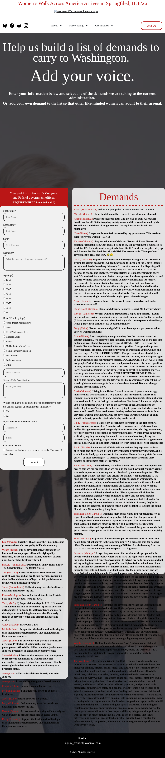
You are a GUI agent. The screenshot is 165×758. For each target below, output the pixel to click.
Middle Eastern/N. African (17, 346)
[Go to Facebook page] (13, 25)
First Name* (9, 210)
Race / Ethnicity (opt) (14, 318)
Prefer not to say (13, 360)
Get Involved (102, 25)
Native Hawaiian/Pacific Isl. (18, 351)
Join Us (151, 25)
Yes (7, 416)
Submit (34, 462)
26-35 (8, 284)
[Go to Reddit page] (20, 25)
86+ (7, 312)
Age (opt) (8, 275)
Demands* (8, 252)
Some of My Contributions (16, 380)
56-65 (8, 298)
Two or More (11, 355)
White (8, 341)
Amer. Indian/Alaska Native (18, 323)
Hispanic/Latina (12, 337)
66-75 (8, 303)
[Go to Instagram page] (26, 25)
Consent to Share (12, 445)
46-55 (8, 294)
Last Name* (9, 224)
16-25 (8, 280)
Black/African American (16, 332)
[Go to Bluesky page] (6, 25)
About (54, 25)
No (7, 411)
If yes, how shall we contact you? (20, 421)
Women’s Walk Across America (51, 3)
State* (6, 238)
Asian (8, 327)
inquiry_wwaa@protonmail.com (82, 743)
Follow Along (76, 25)
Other (8, 365)
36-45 (8, 289)
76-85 (8, 308)
